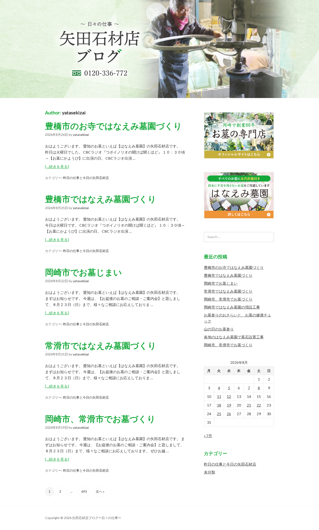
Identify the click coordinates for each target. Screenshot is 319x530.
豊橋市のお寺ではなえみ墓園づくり (113, 126)
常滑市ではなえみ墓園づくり (100, 345)
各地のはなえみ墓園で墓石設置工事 (234, 337)
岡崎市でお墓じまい (83, 272)
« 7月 (208, 435)
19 (229, 405)
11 (219, 396)
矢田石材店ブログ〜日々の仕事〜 (159, 49)
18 (219, 405)
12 (229, 396)
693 (84, 491)
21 (249, 405)
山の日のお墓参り (219, 329)
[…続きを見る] (57, 166)
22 (259, 405)
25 (219, 413)
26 (229, 413)
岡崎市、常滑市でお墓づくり (100, 419)
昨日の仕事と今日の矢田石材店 (86, 178)
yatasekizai (74, 112)
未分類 (209, 472)
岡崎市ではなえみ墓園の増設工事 (232, 307)
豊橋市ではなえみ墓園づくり (100, 199)
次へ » (100, 491)
